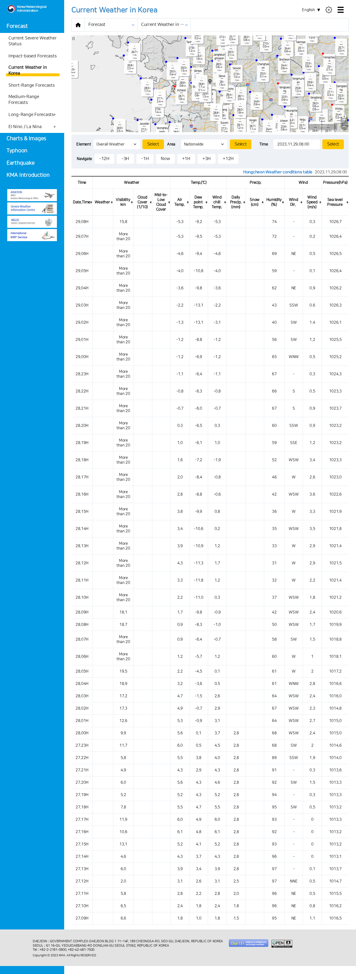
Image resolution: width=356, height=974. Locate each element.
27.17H (82, 819)
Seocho (229, 89)
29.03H (82, 305)
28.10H (82, 597)
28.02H (82, 708)
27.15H (82, 844)
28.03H (82, 696)
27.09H (82, 918)
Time (263, 144)
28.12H (82, 563)
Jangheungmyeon (219, 56)
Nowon (237, 68)
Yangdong (315, 97)
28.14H (82, 529)
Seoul (222, 76)
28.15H (82, 511)
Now (165, 158)
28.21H (82, 408)
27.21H (82, 770)
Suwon (224, 122)
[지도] (344, 116)
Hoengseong (341, 88)
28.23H (82, 374)
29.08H (82, 222)
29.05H (82, 271)
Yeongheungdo (162, 130)
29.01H (82, 339)
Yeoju (302, 119)
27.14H (82, 856)
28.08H (82, 624)
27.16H (82, 832)
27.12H (82, 881)
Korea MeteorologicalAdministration (31, 8)
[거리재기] (344, 109)
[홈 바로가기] (78, 24)
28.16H (82, 494)
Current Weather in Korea (166, 24)
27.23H (82, 745)
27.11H (82, 893)
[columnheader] (82, 202)
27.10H (82, 906)
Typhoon (17, 151)
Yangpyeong (284, 89)
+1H (186, 158)
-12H (104, 158)
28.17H (82, 477)
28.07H (82, 639)
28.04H (82, 684)
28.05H (82, 671)
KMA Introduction (28, 175)
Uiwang (222, 109)
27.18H (82, 807)
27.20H (82, 782)
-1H (145, 158)
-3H (125, 158)
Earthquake (20, 163)
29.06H (82, 254)
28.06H (82, 656)
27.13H (82, 869)
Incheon (181, 90)
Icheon (284, 121)
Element (83, 144)
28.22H (82, 391)
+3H (206, 158)
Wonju (338, 108)
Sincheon (284, 59)
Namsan (301, 42)
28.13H (82, 546)
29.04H (82, 288)
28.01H (82, 721)
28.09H (82, 612)
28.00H (82, 733)
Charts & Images (26, 139)
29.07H (82, 236)
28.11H (82, 580)
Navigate (84, 159)
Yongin (252, 120)
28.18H (82, 460)
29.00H (82, 357)
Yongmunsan (298, 80)
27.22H (82, 758)
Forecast (17, 26)
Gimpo (197, 71)
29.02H (82, 322)
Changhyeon (263, 66)
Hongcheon (329, 59)
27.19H (82, 795)
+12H (228, 158)
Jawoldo (144, 123)
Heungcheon (291, 112)
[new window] (32, 195)
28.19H (82, 443)
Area (171, 144)
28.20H (82, 425)
